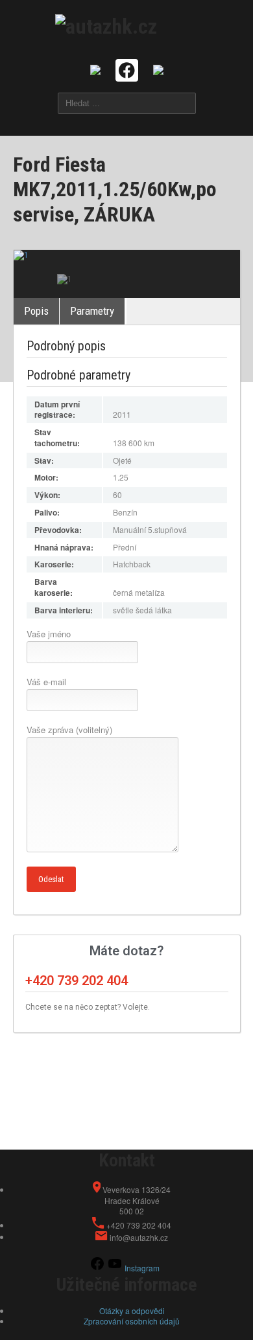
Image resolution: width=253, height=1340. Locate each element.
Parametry (92, 310)
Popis (36, 310)
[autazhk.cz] (106, 25)
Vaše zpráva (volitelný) (69, 729)
